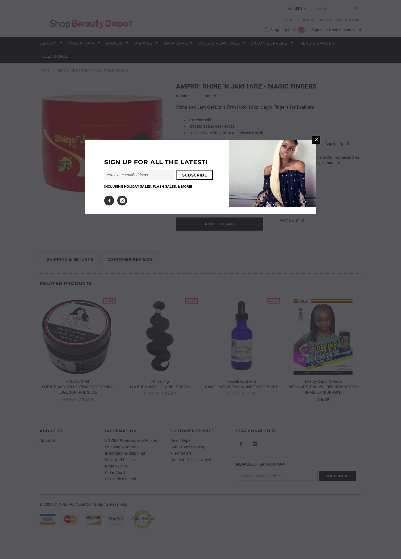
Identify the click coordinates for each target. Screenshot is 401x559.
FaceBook (109, 200)
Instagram (122, 200)
